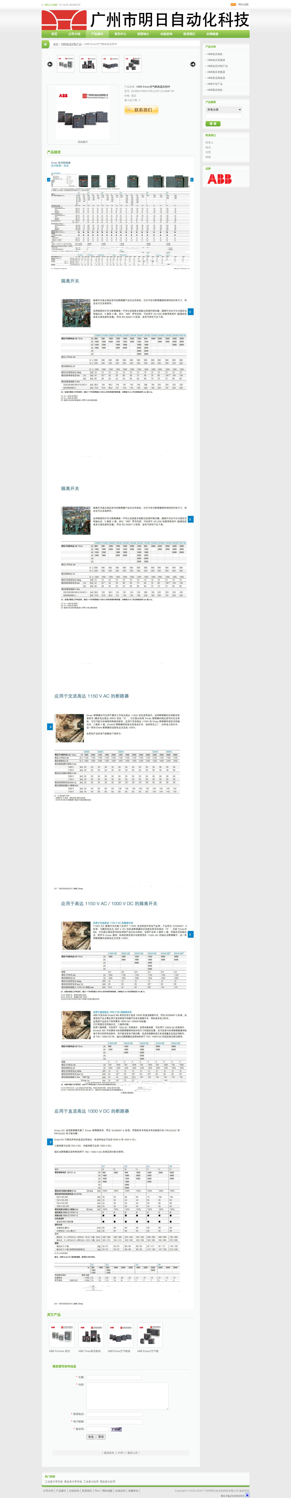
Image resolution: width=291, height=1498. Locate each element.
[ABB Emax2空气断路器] (133, 64)
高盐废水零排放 (73, 1481)
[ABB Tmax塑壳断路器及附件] (88, 64)
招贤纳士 (143, 34)
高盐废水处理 (107, 1481)
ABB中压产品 (215, 83)
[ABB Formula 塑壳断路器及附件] (66, 64)
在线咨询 (166, 34)
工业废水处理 (91, 1481)
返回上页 (132, 1452)
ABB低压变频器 (216, 60)
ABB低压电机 (215, 54)
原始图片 (83, 141)
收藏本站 (133, 1490)
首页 (54, 34)
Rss (97, 1490)
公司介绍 (74, 34)
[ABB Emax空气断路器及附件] (110, 64)
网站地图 (243, 4)
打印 (120, 1452)
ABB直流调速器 (216, 77)
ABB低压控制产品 (71, 44)
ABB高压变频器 (216, 72)
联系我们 (189, 34)
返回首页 (109, 1452)
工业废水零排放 (54, 1481)
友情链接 (212, 34)
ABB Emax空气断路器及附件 (153, 86)
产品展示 (97, 34)
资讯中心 (120, 34)
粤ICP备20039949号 (233, 1496)
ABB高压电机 (215, 89)
